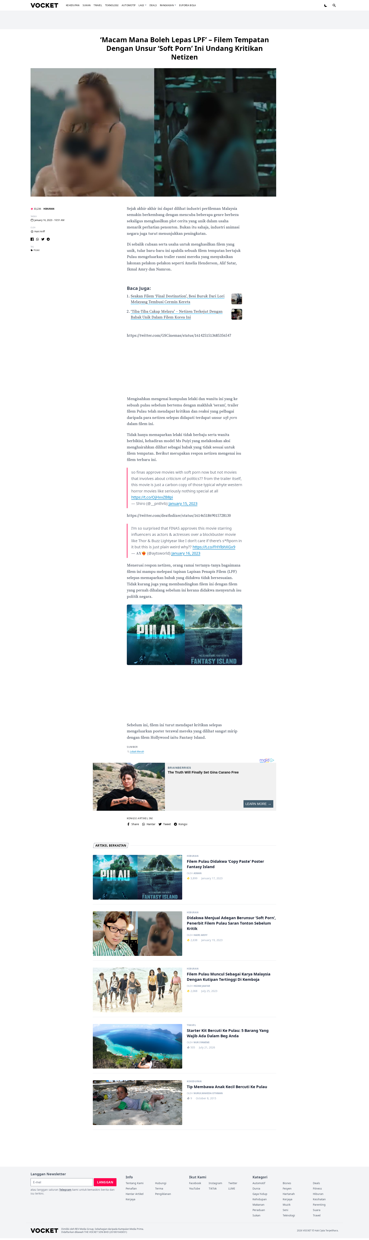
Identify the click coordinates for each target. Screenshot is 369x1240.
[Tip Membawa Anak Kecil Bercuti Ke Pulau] (137, 1102)
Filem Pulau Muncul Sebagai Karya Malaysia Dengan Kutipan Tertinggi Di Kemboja (228, 976)
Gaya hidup (260, 1194)
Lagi (141, 5)
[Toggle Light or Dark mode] (326, 5)
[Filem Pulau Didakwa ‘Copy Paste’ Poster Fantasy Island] (137, 877)
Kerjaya (130, 1199)
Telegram (65, 1189)
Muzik (286, 1204)
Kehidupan (73, 5)
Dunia (256, 1188)
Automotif (129, 5)
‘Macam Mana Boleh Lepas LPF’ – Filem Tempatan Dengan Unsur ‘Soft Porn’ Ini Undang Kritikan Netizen (184, 48)
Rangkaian (167, 5)
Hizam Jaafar (202, 986)
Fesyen (287, 1188)
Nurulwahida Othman (208, 1093)
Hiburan (48, 208)
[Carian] (334, 5)
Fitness (317, 1188)
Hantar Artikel (135, 1194)
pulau (37, 250)
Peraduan (259, 1210)
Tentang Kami (135, 1183)
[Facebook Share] (32, 239)
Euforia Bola (187, 5)
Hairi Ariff (39, 231)
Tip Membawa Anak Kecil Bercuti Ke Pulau (227, 1086)
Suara (316, 1210)
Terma (159, 1188)
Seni (285, 1210)
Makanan (258, 1204)
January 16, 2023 (185, 553)
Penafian (131, 1188)
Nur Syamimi (201, 1042)
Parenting (319, 1204)
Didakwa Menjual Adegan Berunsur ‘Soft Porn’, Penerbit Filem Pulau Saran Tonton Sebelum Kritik (231, 923)
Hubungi (160, 1183)
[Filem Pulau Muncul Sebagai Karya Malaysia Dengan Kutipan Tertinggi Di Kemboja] (137, 990)
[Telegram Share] (48, 239)
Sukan (87, 5)
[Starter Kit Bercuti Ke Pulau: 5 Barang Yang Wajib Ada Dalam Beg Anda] (137, 1046)
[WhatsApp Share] (37, 239)
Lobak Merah (137, 751)
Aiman (198, 873)
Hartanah (289, 1194)
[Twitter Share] (42, 239)
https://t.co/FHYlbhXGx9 (214, 546)
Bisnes (287, 1183)
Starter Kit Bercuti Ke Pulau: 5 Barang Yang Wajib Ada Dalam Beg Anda (228, 1033)
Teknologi (112, 5)
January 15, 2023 (183, 503)
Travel (98, 5)
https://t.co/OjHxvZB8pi (152, 497)
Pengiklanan (163, 1194)
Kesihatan (319, 1199)
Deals (153, 5)
